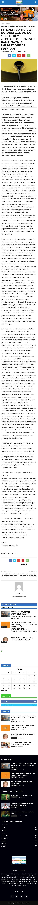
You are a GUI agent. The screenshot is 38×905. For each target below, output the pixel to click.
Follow (34, 705)
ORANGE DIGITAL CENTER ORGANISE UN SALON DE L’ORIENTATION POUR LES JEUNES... (23, 717)
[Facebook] (12, 896)
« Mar (2, 690)
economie (14, 553)
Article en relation (9, 605)
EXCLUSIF (28, 26)
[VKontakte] (21, 896)
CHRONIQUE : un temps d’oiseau (21, 795)
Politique (4, 838)
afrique (8, 553)
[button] (35, 2)
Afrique (10, 26)
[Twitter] (16, 896)
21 (19, 685)
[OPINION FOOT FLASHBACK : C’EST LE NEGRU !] (5, 814)
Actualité (4, 26)
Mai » (6, 690)
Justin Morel (6, 51)
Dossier (16, 26)
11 (3, 682)
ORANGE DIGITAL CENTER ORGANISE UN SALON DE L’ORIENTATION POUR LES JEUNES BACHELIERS (24, 615)
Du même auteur (7, 607)
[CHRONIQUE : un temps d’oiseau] (5, 797)
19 (8, 685)
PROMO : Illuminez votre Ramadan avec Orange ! (28, 575)
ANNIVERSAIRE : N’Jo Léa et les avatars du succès (10, 575)
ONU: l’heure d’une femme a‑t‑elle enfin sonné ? (22, 639)
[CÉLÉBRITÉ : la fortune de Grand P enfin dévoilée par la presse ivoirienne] (5, 806)
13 (14, 682)
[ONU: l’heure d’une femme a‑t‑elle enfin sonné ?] (5, 640)
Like (35, 701)
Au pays (3, 833)
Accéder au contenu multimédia (13, 109)
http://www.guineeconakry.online (19, 596)
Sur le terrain (5, 835)
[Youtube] (26, 896)
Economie (21, 26)
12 (8, 682)
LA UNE (33, 26)
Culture (3, 846)
